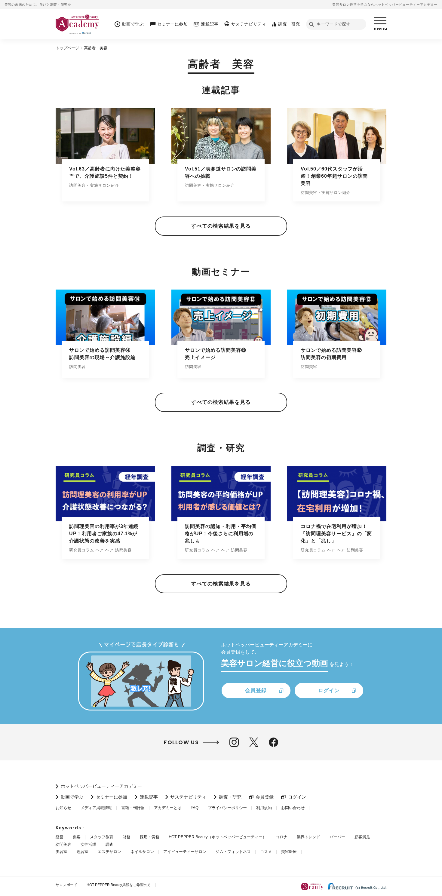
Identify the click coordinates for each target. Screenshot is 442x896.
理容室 (82, 851)
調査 (109, 844)
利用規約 (264, 807)
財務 (126, 837)
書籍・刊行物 (133, 807)
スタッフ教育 (101, 837)
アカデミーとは (167, 807)
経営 (59, 837)
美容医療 (289, 851)
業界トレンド (308, 837)
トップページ (67, 48)
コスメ (266, 851)
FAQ (194, 807)
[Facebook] (273, 742)
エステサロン (109, 851)
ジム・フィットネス (233, 851)
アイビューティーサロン (184, 851)
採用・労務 (149, 837)
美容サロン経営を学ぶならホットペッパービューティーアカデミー (384, 4)
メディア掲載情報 (96, 807)
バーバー (337, 837)
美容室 (61, 851)
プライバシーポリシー (227, 807)
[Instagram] (234, 742)
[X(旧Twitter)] (253, 742)
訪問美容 (63, 844)
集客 (77, 837)
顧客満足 (362, 837)
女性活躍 (88, 844)
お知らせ (63, 807)
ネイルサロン (142, 851)
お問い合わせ (293, 807)
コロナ (281, 837)
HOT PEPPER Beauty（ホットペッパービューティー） (217, 837)
